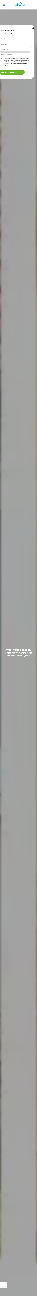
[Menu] (3, 5)
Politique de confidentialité (18, 63)
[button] (33, 28)
